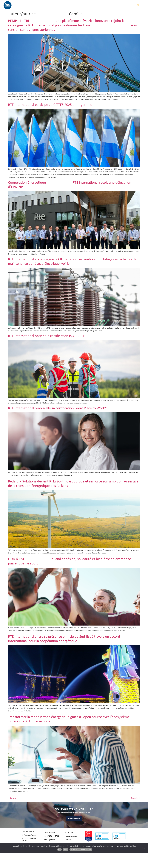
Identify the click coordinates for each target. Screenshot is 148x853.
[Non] (144, 848)
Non (65, 849)
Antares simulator (71, 836)
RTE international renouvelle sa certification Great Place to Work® (57, 408)
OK (59, 849)
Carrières (84, 5)
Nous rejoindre (49, 840)
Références (74, 5)
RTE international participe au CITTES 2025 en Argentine (50, 105)
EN (142, 5)
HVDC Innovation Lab (98, 5)
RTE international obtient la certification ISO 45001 (46, 336)
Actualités (64, 5)
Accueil (26, 5)
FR (138, 5)
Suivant (12, 798)
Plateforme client (118, 5)
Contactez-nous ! (50, 832)
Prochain (135, 798)
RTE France (69, 832)
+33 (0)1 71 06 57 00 (51, 836)
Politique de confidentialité (81, 849)
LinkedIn (68, 840)
